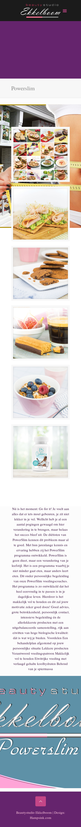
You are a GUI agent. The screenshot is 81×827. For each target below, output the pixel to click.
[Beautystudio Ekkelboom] (40, 11)
